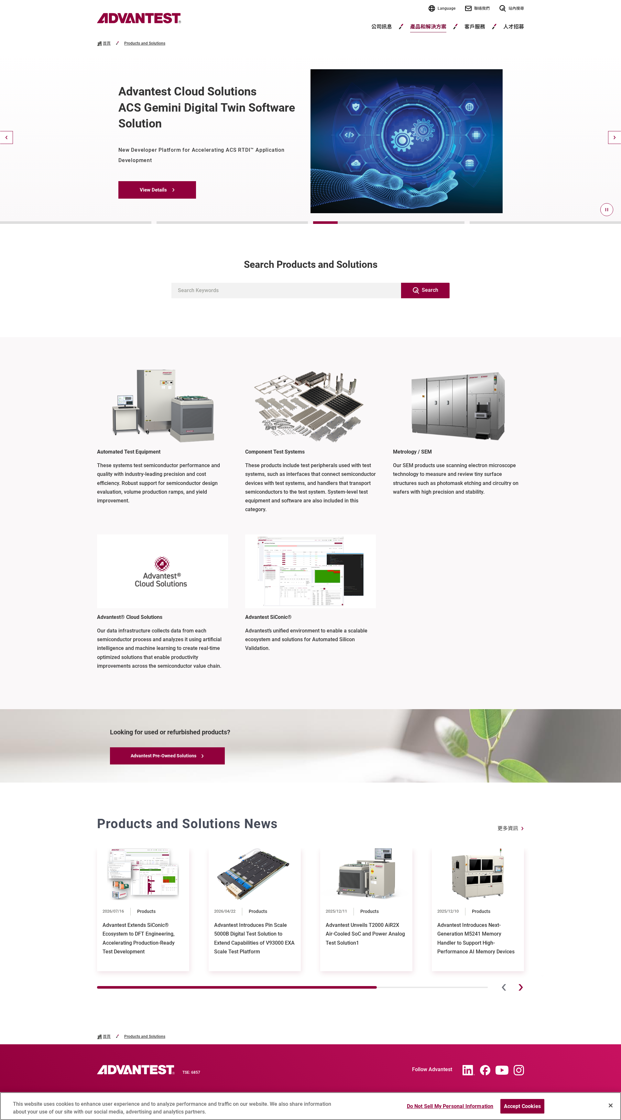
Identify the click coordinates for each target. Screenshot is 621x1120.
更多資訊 (507, 828)
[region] (310, 1106)
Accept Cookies (522, 1106)
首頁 (107, 43)
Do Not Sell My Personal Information (450, 1106)
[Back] (6, 137)
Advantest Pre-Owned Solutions (163, 755)
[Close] (611, 1105)
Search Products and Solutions (310, 264)
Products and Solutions (144, 43)
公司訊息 (381, 27)
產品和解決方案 (428, 27)
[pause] (606, 209)
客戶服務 (474, 27)
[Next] (614, 137)
